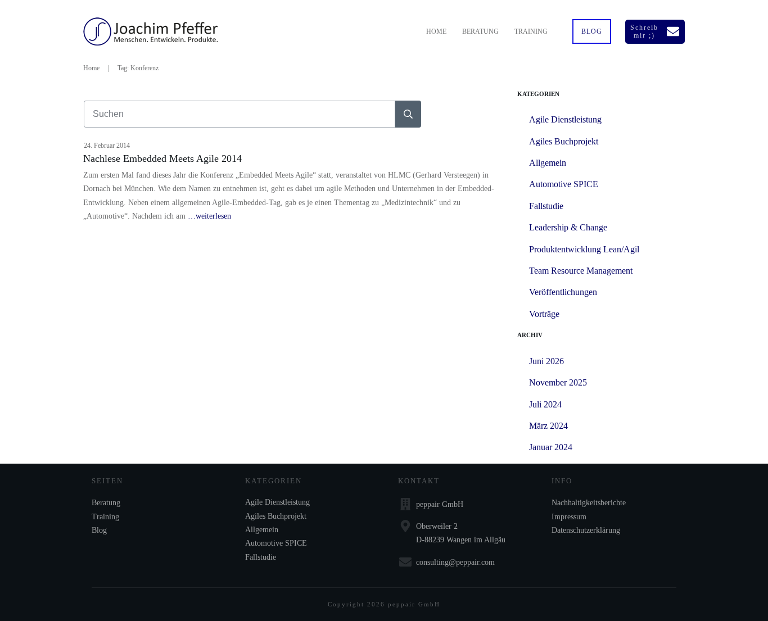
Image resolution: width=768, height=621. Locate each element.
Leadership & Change (568, 227)
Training (105, 517)
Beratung (106, 502)
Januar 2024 (550, 447)
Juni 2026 (546, 361)
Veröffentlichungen (563, 292)
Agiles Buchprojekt (563, 141)
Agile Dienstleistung (565, 119)
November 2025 (558, 382)
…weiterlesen (209, 216)
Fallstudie (546, 206)
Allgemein (547, 162)
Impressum (569, 517)
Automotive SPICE (563, 184)
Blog (99, 530)
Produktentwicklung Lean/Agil (584, 249)
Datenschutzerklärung (586, 530)
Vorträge (544, 314)
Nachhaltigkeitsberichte (589, 502)
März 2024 (548, 425)
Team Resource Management (581, 270)
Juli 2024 (545, 404)
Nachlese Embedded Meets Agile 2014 (162, 158)
